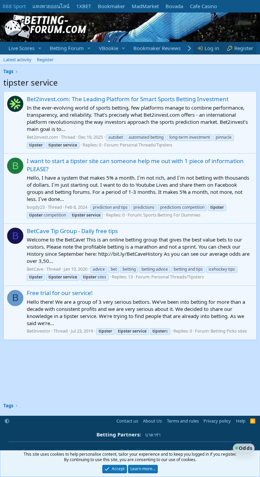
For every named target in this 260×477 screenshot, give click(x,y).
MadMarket (145, 6)
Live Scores (21, 48)
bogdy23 (36, 207)
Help (240, 421)
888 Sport (14, 6)
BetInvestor (38, 331)
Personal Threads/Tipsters (146, 145)
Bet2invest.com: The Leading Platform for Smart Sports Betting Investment (128, 99)
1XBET (83, 6)
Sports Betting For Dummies (171, 215)
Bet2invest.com (42, 137)
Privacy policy (217, 421)
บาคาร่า (152, 435)
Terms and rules (183, 421)
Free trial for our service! (60, 293)
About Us (152, 421)
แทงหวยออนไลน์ (50, 6)
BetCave (35, 269)
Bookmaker (111, 6)
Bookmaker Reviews (157, 48)
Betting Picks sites (229, 331)
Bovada (174, 6)
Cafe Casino (203, 6)
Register (45, 59)
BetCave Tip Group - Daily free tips (72, 231)
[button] (40, 48)
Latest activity (17, 59)
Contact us (127, 421)
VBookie (108, 48)
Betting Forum (67, 48)
